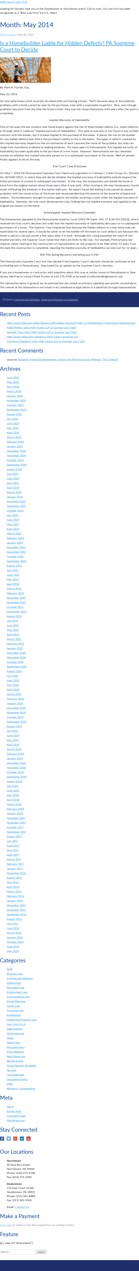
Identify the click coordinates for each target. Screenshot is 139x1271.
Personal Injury (16, 1047)
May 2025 (13, 428)
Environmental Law (18, 996)
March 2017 (14, 859)
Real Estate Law (16, 1056)
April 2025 (13, 432)
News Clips (13, 1042)
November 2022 (16, 552)
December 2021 (16, 598)
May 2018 (13, 795)
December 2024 (16, 451)
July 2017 (12, 841)
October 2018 (15, 772)
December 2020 (16, 653)
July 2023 (12, 515)
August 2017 (14, 836)
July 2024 (12, 474)
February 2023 (15, 538)
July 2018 (12, 786)
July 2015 (12, 923)
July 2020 (12, 676)
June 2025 (13, 423)
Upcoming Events (17, 1079)
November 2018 (16, 767)
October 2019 (15, 717)
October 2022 (15, 556)
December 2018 (16, 763)
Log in (10, 1106)
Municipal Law (15, 1033)
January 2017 (15, 868)
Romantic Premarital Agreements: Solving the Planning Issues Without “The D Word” (68, 359)
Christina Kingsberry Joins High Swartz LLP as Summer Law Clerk (46, 341)
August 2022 (14, 565)
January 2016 (15, 900)
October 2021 (15, 607)
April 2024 (13, 487)
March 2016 (14, 891)
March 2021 (14, 639)
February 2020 (15, 699)
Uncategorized (15, 1075)
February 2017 (15, 864)
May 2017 (13, 850)
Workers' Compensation (21, 1088)
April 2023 (13, 529)
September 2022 (16, 561)
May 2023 (13, 524)
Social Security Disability (21, 1065)
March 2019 (14, 749)
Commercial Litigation (27, 299)
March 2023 (14, 533)
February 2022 (15, 593)
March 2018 (14, 804)
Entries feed (14, 1111)
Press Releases (15, 1052)
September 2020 (16, 666)
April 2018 (13, 799)
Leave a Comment (67, 299)
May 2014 (13, 951)
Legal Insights (49, 299)
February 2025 (15, 442)
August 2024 (14, 469)
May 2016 (13, 882)
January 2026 (15, 396)
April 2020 (13, 689)
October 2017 (15, 827)
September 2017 (16, 832)
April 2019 (13, 744)
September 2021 (16, 611)
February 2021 (15, 643)
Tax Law (11, 1070)
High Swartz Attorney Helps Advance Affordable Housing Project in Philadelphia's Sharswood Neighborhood (71, 323)
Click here (6, 1225)
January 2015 (15, 937)
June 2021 (13, 625)
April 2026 (13, 386)
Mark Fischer (8, 34)
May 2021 (13, 630)
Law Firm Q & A (16, 1024)
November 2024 (16, 455)
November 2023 (16, 506)
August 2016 (14, 878)
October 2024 (15, 460)
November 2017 (16, 822)
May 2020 (13, 685)
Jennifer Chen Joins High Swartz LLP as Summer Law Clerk (42, 332)
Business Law (15, 974)
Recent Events (15, 1061)
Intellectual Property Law (22, 1019)
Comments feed (16, 1116)
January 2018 (15, 813)
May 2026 (13, 382)
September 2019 (16, 721)
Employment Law (17, 992)
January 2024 (15, 497)
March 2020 (14, 694)
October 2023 (15, 510)
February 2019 (15, 754)
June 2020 (13, 680)
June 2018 (13, 790)
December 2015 (16, 905)
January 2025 (15, 446)
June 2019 (13, 735)
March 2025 (14, 437)
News (10, 1038)
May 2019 (13, 740)
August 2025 (14, 414)
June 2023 (13, 520)
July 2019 (12, 731)
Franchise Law (15, 1010)
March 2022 (14, 588)
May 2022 (13, 579)
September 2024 (16, 464)
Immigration (14, 1015)
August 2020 (14, 671)
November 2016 (16, 873)
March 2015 (14, 933)
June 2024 (13, 478)
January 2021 (15, 648)
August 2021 (14, 616)
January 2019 (15, 758)
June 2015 (13, 928)
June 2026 (13, 377)
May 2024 (13, 483)
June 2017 (13, 845)
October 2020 (15, 662)
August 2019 (14, 726)
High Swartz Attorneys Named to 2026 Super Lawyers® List (42, 337)
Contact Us (22, 1207)
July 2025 (12, 419)
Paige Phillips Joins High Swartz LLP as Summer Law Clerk (41, 327)
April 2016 (13, 887)
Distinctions (14, 983)
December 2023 (16, 501)
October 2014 (15, 942)
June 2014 (13, 946)
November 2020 (16, 657)
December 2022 (16, 547)
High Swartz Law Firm (13, 2)
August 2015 (14, 919)
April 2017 (13, 855)
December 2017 (16, 818)
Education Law (15, 987)
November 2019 (16, 712)
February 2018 (15, 809)
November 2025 (16, 400)
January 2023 (15, 543)
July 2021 (12, 621)
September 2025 (16, 409)
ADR (9, 969)
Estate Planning (16, 1001)
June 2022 (13, 575)
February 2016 (15, 896)
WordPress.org (16, 1120)
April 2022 (13, 584)
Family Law (13, 1006)
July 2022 (12, 570)
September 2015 (16, 914)
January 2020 (15, 703)
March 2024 (14, 492)
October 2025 (15, 405)
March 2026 (14, 391)
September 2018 (16, 777)
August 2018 (14, 781)
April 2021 (13, 634)
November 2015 (16, 910)
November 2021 (16, 602)
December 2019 (16, 708)
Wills (10, 1084)
